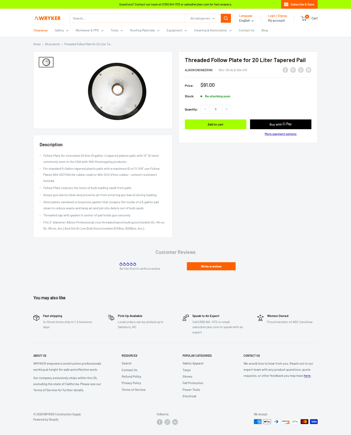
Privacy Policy (131, 383)
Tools (114, 30)
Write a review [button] (211, 266)
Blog (264, 30)
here (307, 375)
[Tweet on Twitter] (301, 70)
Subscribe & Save (302, 4)
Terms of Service (134, 389)
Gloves (187, 376)
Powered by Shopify (45, 419)
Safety (59, 30)
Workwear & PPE (87, 30)
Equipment (174, 30)
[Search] (226, 18)
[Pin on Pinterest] (293, 70)
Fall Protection (193, 383)
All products (52, 44)
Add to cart (215, 124)
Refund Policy (131, 376)
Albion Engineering (199, 70)
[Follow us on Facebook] (159, 422)
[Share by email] (308, 70)
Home (37, 44)
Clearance (40, 30)
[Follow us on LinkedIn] (175, 422)
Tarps (187, 370)
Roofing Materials (142, 30)
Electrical (189, 396)
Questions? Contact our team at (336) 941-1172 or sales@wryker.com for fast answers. (175, 4)
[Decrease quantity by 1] (205, 109)
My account (276, 20)
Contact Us (246, 30)
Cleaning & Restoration (210, 30)
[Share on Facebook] (285, 70)
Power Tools (191, 389)
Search (127, 363)
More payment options (281, 133)
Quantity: (191, 109)
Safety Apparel (193, 363)
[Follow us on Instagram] (167, 422)
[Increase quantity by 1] (226, 109)
